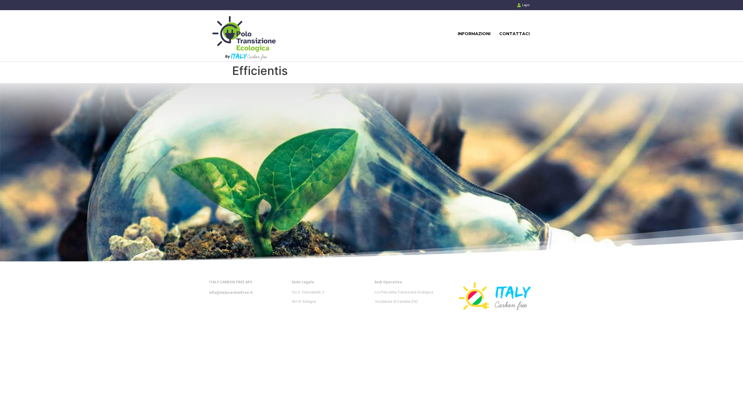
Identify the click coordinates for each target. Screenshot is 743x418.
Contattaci (514, 33)
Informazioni (474, 33)
